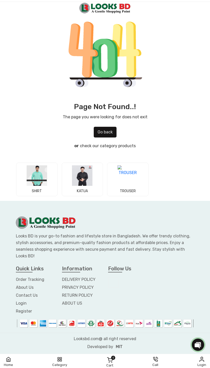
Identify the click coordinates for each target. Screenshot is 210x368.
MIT (119, 346)
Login (21, 303)
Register (24, 311)
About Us (25, 287)
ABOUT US (72, 303)
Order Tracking (30, 279)
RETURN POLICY (77, 295)
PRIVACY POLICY (78, 287)
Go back (105, 132)
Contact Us (27, 295)
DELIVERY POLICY (79, 279)
